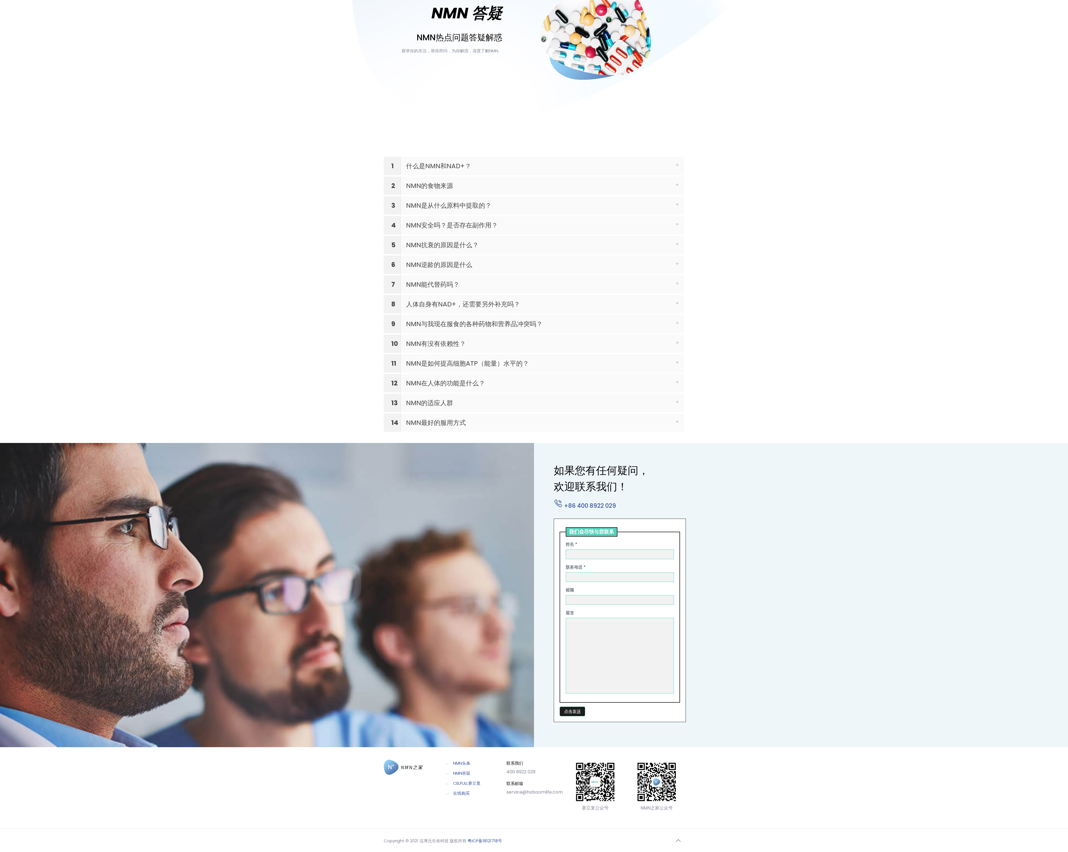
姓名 (571, 544)
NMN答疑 (461, 773)
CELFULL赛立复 (467, 783)
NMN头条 (461, 763)
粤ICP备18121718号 (484, 841)
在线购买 (461, 793)
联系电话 (575, 567)
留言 (570, 613)
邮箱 (570, 590)
